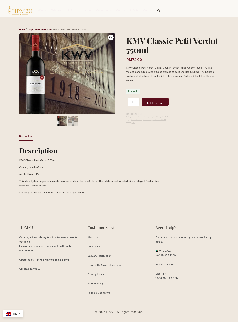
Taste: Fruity (147, 120)
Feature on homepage (144, 117)
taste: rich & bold (159, 120)
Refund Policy (95, 283)
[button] (111, 37)
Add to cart (155, 103)
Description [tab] (26, 136)
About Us (92, 237)
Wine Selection (166, 117)
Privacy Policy (95, 274)
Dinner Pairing (136, 120)
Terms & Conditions (98, 292)
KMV (133, 123)
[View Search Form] (159, 10)
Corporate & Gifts (127, 10)
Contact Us (93, 246)
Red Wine (156, 117)
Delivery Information (99, 255)
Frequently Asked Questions (104, 265)
